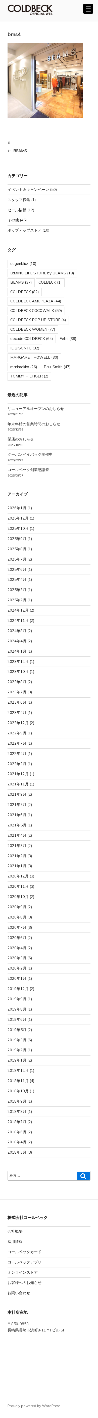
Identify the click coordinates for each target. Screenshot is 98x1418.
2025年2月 (17, 600)
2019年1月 (17, 1060)
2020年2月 (17, 968)
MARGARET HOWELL (34, 357)
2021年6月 (17, 814)
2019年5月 (17, 1029)
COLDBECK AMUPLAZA (35, 301)
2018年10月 (18, 1091)
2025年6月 (17, 569)
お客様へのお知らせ (24, 1282)
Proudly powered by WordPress (34, 1405)
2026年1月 (17, 508)
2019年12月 (18, 988)
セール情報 (17, 210)
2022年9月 (17, 733)
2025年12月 (18, 518)
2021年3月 (17, 845)
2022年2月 (17, 763)
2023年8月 (17, 681)
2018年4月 (17, 1142)
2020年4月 (17, 948)
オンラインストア (23, 1272)
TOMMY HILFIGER (29, 376)
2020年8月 (17, 917)
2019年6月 (17, 1019)
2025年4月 (17, 579)
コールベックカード (24, 1251)
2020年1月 (17, 978)
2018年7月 (17, 1121)
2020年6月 (17, 937)
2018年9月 (17, 1101)
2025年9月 (17, 538)
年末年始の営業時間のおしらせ (34, 423)
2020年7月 (17, 927)
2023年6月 (17, 702)
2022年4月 (17, 753)
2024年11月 (18, 620)
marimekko (23, 366)
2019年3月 (17, 1040)
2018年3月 (17, 1152)
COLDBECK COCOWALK (36, 310)
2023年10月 (18, 671)
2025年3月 (17, 589)
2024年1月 (17, 651)
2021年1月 (17, 865)
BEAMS (21, 282)
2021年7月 (17, 804)
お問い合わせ (19, 1292)
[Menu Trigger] (88, 9)
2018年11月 (18, 1080)
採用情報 (15, 1241)
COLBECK (50, 282)
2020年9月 (17, 906)
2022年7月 (17, 743)
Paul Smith (57, 366)
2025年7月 (17, 559)
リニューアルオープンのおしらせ (36, 408)
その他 (13, 220)
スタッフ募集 (19, 199)
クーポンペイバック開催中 (30, 454)
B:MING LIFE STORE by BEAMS (42, 273)
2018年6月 (17, 1132)
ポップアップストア (24, 230)
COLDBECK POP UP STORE (38, 319)
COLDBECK (24, 291)
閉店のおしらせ (21, 439)
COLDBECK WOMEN (32, 329)
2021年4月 (17, 835)
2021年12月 (18, 773)
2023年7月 (17, 692)
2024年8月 (17, 630)
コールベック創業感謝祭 (28, 469)
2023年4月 (17, 712)
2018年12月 (18, 1070)
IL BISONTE (24, 348)
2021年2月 (17, 855)
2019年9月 (17, 999)
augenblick (23, 263)
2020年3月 (17, 958)
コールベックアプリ (24, 1262)
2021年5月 (17, 825)
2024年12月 (18, 610)
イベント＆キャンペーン (28, 189)
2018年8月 (17, 1111)
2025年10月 (18, 528)
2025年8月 (17, 549)
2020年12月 (18, 876)
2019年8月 (17, 1009)
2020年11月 (18, 886)
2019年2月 (17, 1050)
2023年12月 (18, 661)
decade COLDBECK (31, 338)
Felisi (68, 338)
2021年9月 (17, 794)
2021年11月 (18, 784)
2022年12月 (18, 722)
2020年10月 (18, 896)
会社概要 (15, 1231)
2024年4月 (17, 641)
